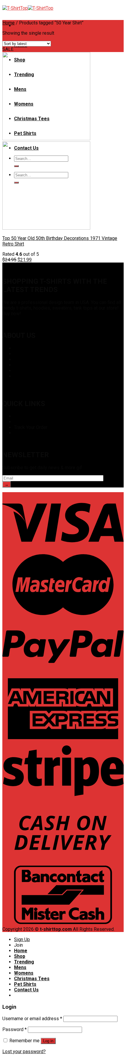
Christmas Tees (32, 978)
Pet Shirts (25, 984)
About (20, 348)
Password (14, 1029)
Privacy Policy (28, 359)
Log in (48, 1041)
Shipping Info (27, 433)
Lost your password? (24, 1051)
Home (8, 23)
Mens (20, 967)
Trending (24, 962)
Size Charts (26, 422)
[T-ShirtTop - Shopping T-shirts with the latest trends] (27, 8)
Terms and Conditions (36, 370)
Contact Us (25, 376)
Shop (19, 416)
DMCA (20, 354)
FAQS (19, 365)
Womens (23, 973)
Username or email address (32, 1018)
